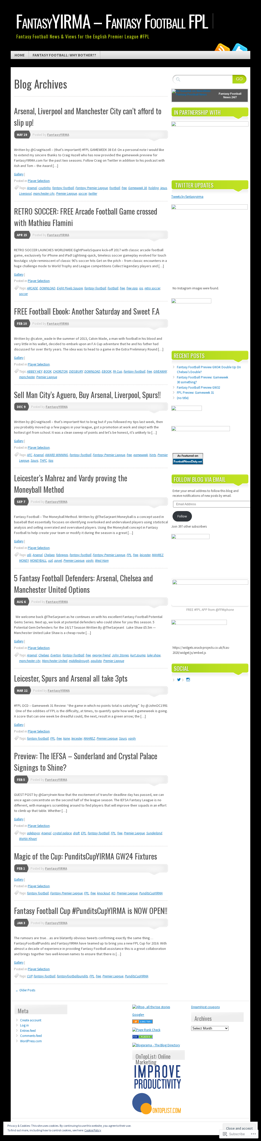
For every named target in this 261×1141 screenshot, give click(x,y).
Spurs (34, 460)
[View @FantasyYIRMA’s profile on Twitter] (179, 680)
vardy (90, 560)
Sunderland (154, 833)
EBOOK (106, 371)
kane (66, 738)
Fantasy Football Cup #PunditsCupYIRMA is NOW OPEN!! (90, 910)
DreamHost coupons (205, 1007)
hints (152, 455)
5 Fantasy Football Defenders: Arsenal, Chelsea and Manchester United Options (83, 583)
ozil (50, 560)
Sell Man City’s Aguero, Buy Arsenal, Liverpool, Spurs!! (87, 394)
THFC (43, 460)
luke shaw (154, 655)
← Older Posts (25, 990)
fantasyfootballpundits (72, 976)
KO (113, 893)
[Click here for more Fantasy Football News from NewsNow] (192, 95)
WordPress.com (31, 1041)
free (124, 188)
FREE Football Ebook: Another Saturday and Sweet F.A (87, 311)
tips (50, 460)
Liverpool (25, 193)
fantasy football (63, 188)
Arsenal (32, 188)
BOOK (47, 371)
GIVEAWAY (160, 371)
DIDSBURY (76, 371)
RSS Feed (222, 49)
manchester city (44, 193)
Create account (30, 1020)
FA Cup (117, 371)
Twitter (239, 49)
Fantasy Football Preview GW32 (198, 387)
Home (20, 55)
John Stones (120, 655)
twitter (92, 193)
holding (153, 188)
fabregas (62, 555)
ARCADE (32, 288)
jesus (163, 188)
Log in (24, 1025)
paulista (96, 661)
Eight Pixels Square (70, 288)
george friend (101, 655)
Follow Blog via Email (200, 479)
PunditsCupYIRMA (151, 893)
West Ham (102, 560)
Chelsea (49, 555)
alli (29, 555)
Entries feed (28, 1031)
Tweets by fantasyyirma (187, 196)
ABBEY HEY (34, 371)
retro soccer (152, 288)
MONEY (24, 560)
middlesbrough (79, 661)
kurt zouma (138, 655)
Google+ (138, 1014)
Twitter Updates (194, 185)
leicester (145, 555)
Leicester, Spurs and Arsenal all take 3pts (70, 678)
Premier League (66, 193)
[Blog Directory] (142, 1022)
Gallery (18, 174)
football (114, 188)
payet (58, 560)
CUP (29, 976)
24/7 (234, 97)
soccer (83, 193)
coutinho (44, 188)
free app (132, 288)
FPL (129, 555)
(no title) (183, 398)
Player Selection (39, 181)
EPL (83, 833)
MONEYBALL (38, 560)
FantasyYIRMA (58, 135)
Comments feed (31, 1036)
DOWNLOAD (47, 288)
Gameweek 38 (137, 188)
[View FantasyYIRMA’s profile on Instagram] (188, 680)
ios (141, 288)
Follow (182, 516)
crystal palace (62, 833)
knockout (103, 893)
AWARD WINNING (56, 455)
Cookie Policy (92, 1130)
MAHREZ (157, 555)
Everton (55, 655)
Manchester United (54, 661)
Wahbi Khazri (28, 839)
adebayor (33, 833)
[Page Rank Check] (146, 1030)
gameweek (140, 455)
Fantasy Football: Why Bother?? (64, 55)
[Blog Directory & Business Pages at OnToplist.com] (157, 1113)
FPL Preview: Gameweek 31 (195, 392)
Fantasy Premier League (91, 188)
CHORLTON (60, 371)
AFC (29, 455)
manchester (27, 377)
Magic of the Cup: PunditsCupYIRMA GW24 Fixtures (85, 856)
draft (76, 833)
